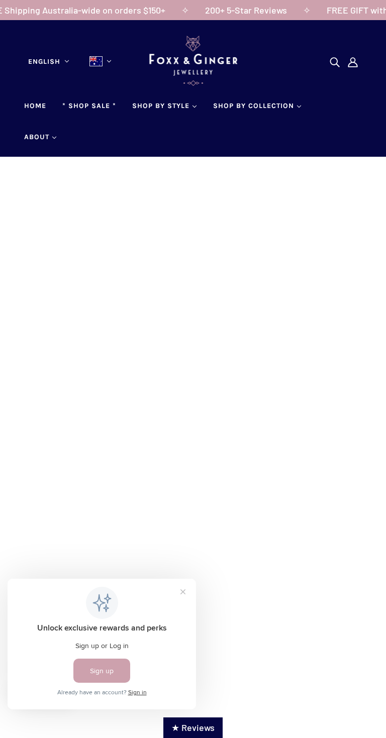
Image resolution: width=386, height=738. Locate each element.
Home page (161, 297)
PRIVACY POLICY (178, 564)
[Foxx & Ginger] (193, 82)
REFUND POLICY (177, 537)
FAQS (42, 548)
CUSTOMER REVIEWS (74, 535)
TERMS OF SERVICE (184, 551)
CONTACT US (57, 521)
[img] (335, 61)
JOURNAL (51, 562)
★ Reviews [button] (193, 727)
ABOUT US (52, 507)
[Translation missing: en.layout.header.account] (353, 61)
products (286, 297)
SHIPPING (164, 524)
